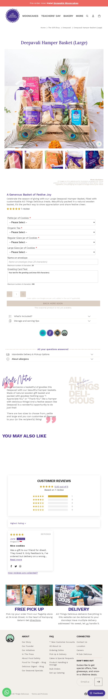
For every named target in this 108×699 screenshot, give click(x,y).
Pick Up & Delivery (57, 654)
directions (35, 620)
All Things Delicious (20, 694)
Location (81, 646)
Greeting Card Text (17, 269)
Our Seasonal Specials (32, 670)
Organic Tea (13, 228)
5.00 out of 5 (61, 486)
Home (43, 28)
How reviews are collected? (23, 572)
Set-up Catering (56, 673)
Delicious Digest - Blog (33, 666)
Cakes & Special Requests (61, 658)
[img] (17, 534)
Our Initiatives (28, 650)
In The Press (28, 654)
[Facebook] (85, 694)
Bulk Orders (54, 669)
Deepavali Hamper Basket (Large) (88, 28)
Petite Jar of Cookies (18, 218)
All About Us (55, 646)
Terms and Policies (40, 694)
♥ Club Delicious (84, 654)
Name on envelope (17, 257)
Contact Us (82, 642)
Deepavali (67, 28)
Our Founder (28, 646)
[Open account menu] (93, 16)
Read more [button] (16, 559)
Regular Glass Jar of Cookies (22, 238)
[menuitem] (80, 16)
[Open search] (87, 16)
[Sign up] (98, 682)
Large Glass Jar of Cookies (21, 248)
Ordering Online (56, 650)
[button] (14, 208)
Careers (80, 650)
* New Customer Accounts (62, 642)
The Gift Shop (54, 28)
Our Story (26, 642)
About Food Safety (31, 658)
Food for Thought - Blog (34, 662)
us (87, 623)
